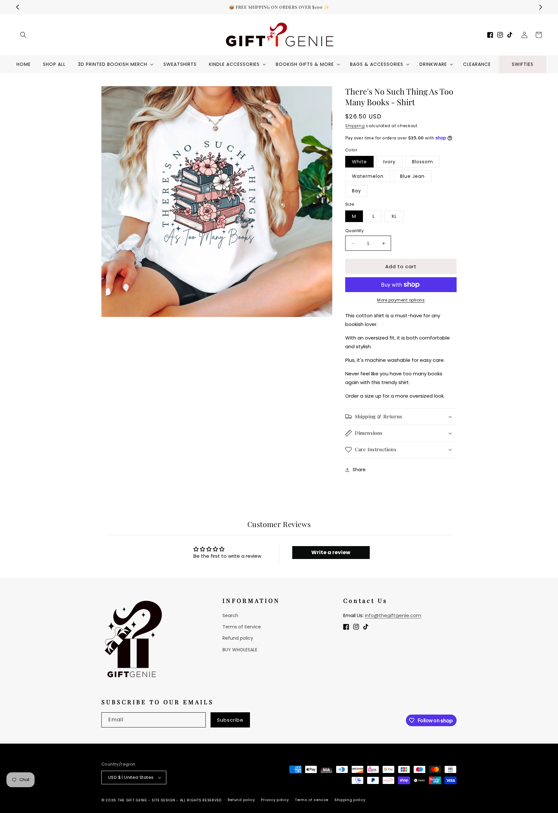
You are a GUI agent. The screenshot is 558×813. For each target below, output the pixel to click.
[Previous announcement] (17, 7)
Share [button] (359, 469)
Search (230, 615)
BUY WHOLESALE (239, 649)
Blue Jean (412, 176)
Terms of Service (241, 627)
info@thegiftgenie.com (393, 615)
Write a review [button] (330, 552)
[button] (23, 35)
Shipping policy (350, 799)
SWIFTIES (522, 64)
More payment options (401, 300)
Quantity (354, 231)
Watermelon (368, 176)
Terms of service (311, 799)
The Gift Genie (132, 800)
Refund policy (237, 638)
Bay (356, 191)
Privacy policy (275, 799)
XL (394, 216)
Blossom (422, 161)
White (359, 161)
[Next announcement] (540, 7)
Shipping (355, 125)
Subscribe (230, 719)
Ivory (389, 161)
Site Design (163, 800)
